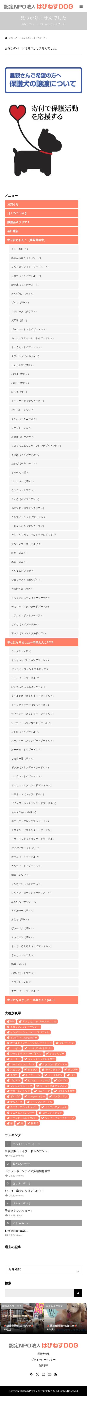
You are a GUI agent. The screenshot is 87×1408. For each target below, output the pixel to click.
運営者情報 (43, 1353)
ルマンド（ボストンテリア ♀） (28, 508)
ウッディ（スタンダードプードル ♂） (32, 722)
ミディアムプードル (41, 1102)
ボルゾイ (15, 1096)
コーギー (15, 1048)
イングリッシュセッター (23, 1037)
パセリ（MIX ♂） (20, 383)
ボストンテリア (66, 1091)
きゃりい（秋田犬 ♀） (23, 955)
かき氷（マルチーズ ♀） (25, 284)
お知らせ (13, 204)
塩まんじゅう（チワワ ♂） (26, 257)
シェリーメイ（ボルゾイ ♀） (27, 579)
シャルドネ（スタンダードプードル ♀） (33, 696)
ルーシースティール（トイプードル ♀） (33, 338)
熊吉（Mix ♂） (19, 964)
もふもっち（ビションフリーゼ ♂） (30, 660)
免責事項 (43, 1365)
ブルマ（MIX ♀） (20, 302)
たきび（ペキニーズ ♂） (24, 463)
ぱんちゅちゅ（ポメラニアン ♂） (29, 687)
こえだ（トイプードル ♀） (25, 731)
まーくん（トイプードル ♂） (27, 347)
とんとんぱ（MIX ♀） (23, 365)
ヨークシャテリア (52, 1112)
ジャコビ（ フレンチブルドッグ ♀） (31, 669)
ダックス (33, 1069)
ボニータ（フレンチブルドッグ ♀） (30, 821)
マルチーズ (16, 1102)
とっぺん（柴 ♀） (21, 472)
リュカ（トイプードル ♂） (25, 678)
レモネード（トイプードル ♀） (28, 794)
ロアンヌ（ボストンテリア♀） (28, 615)
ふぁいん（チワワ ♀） (24, 901)
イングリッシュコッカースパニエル (29, 1032)
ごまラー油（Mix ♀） (23, 758)
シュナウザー (57, 1053)
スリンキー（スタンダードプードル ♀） (33, 740)
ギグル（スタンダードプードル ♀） (30, 767)
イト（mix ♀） (20, 249)
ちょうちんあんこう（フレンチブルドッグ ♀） (36, 445)
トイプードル (32, 1075)
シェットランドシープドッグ (26, 1053)
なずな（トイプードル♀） (25, 624)
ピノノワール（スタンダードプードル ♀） (34, 803)
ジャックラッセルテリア (41, 1059)
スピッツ (15, 1069)
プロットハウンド (20, 1091)
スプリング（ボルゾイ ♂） (25, 356)
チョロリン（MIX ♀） (23, 937)
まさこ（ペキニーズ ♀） (24, 418)
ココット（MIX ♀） (22, 982)
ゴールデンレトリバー (40, 1048)
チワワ (14, 1075)
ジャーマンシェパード (22, 1064)
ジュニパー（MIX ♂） (23, 481)
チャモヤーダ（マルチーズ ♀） (28, 400)
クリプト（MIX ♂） (22, 427)
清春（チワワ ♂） (21, 874)
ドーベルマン (55, 1075)
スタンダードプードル (54, 1064)
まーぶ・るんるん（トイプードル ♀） (32, 946)
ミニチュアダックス (56, 1107)
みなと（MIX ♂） (20, 919)
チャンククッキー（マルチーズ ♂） (30, 704)
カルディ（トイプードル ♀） (27, 865)
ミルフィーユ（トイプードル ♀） (29, 517)
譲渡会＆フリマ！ (18, 222)
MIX (12, 1021)
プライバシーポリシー (43, 1359)
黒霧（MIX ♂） (19, 561)
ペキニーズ (44, 1091)
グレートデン (66, 1042)
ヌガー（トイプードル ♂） (26, 275)
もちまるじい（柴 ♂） (23, 570)
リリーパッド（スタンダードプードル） (33, 839)
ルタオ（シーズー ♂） (23, 436)
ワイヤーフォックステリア (59, 1118)
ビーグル (62, 1080)
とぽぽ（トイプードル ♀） (25, 454)
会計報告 (13, 231)
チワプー (73, 1069)
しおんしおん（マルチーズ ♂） (28, 526)
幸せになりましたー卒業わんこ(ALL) (31, 1000)
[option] (22, 1318)
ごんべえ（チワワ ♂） (23, 409)
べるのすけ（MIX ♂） (23, 588)
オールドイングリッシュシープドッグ (31, 1042)
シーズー (15, 1059)
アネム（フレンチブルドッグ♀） (29, 633)
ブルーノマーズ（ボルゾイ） (27, 544)
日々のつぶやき (17, 213)
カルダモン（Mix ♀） (23, 293)
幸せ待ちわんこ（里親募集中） (27, 240)
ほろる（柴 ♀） (19, 392)
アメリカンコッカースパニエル (39, 1021)
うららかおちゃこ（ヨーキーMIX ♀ (30, 597)
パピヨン (15, 1080)
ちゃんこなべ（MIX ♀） (24, 812)
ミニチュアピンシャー (22, 1112)
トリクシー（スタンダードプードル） (32, 830)
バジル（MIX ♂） (20, 374)
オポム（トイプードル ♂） (25, 856)
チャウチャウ (53, 1069)
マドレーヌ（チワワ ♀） (24, 311)
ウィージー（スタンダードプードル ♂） (33, 713)
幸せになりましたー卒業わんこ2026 (30, 642)
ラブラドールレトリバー (23, 1118)
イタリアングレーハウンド (24, 1026)
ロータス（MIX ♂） (22, 651)
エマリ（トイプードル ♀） (25, 991)
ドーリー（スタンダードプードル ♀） (32, 785)
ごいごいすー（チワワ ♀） (25, 848)
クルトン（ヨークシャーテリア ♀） (31, 892)
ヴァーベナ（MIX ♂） (23, 928)
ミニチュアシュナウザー (23, 1107)
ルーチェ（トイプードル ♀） (27, 749)
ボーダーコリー (36, 1096)
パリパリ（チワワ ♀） (23, 973)
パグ (72, 1075)
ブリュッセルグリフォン (53, 1085)
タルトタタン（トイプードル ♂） (30, 266)
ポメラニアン (60, 1096)
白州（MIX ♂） (19, 552)
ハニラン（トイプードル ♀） (27, 776)
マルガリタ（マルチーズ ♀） (27, 883)
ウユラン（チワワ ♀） (23, 490)
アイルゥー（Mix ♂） (23, 910)
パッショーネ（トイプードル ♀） (29, 329)
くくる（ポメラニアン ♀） (25, 499)
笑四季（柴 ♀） (19, 320)
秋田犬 (34, 1123)
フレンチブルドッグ (21, 1085)
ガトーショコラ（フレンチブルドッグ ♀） (34, 535)
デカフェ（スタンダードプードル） (30, 606)
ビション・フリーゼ (39, 1080)
